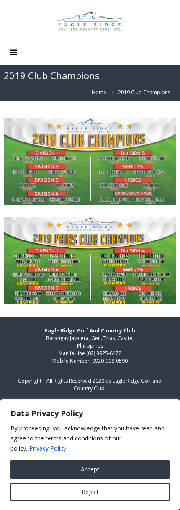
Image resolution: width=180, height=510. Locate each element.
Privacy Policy (47, 448)
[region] (90, 454)
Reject (90, 492)
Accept (90, 469)
